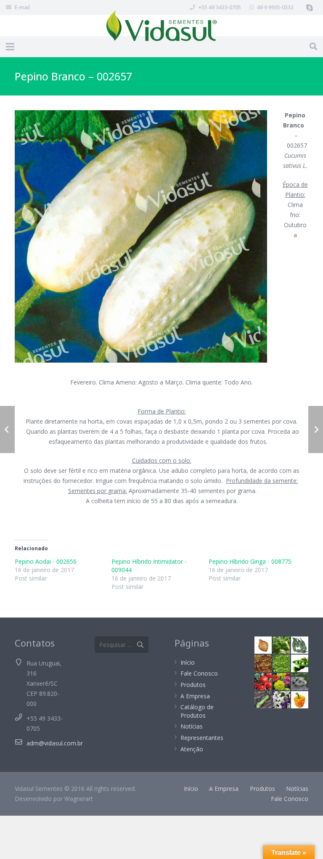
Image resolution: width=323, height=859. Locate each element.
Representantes (201, 738)
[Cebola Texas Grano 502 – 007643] (263, 645)
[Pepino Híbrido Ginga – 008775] (299, 645)
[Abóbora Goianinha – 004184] (299, 681)
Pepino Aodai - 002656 (46, 561)
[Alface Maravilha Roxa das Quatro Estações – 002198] (263, 663)
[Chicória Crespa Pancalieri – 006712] (281, 663)
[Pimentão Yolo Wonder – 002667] (281, 645)
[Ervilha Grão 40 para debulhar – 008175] (299, 663)
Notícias (191, 726)
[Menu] (10, 46)
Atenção (191, 749)
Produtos (193, 685)
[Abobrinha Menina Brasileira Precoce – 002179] (263, 699)
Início (187, 662)
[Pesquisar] (313, 46)
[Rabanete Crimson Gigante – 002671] (263, 681)
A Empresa (195, 696)
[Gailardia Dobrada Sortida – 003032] (281, 681)
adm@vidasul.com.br (54, 743)
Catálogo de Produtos (197, 711)
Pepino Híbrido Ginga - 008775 (250, 561)
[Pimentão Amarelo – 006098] (299, 699)
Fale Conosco (199, 673)
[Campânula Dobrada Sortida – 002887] (281, 699)
